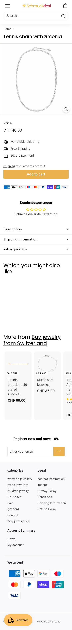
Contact (12, 515)
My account (15, 545)
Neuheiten (14, 497)
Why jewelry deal (18, 521)
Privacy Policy (47, 491)
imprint (42, 485)
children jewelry (18, 491)
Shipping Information (20, 239)
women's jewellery (19, 479)
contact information (51, 479)
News (11, 539)
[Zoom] (66, 109)
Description (12, 229)
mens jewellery (17, 485)
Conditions (45, 497)
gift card (13, 509)
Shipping (9, 166)
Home (7, 29)
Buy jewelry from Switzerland (32, 340)
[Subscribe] (59, 451)
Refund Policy (47, 509)
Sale (10, 503)
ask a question (15, 249)
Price (7, 123)
